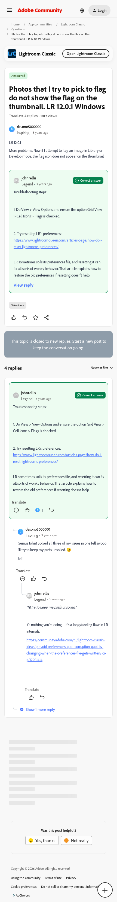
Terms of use (53, 878)
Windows (17, 305)
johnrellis (28, 178)
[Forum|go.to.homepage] (39, 10)
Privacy (71, 878)
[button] (10, 11)
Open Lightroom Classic (86, 53)
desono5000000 (29, 126)
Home (15, 24)
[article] (58, 450)
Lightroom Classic (73, 24)
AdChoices (23, 895)
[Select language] (82, 10)
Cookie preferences (24, 886)
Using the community (26, 878)
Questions (18, 29)
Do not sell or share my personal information (71, 886)
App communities (40, 24)
